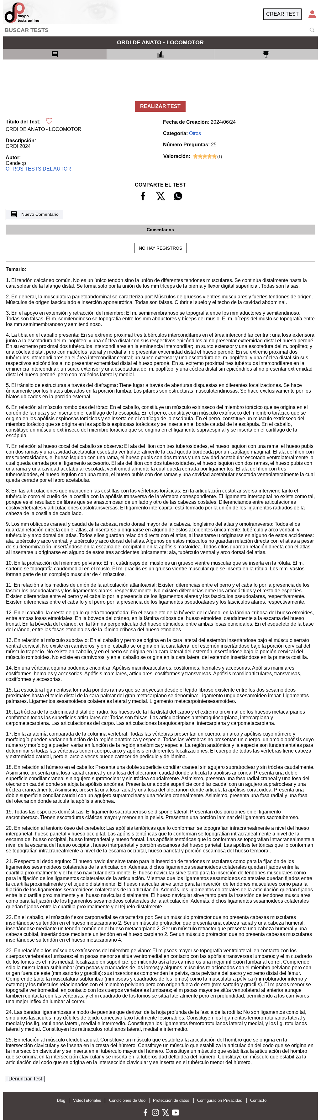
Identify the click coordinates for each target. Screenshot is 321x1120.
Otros (195, 133)
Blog (61, 1100)
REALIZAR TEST (160, 106)
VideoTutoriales (87, 1100)
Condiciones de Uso (127, 1100)
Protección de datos (171, 1100)
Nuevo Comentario (40, 214)
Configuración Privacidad (219, 1100)
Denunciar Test (25, 1078)
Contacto (258, 1100)
